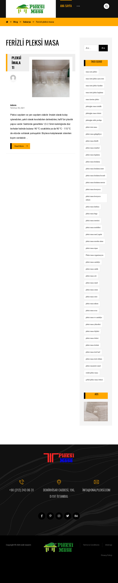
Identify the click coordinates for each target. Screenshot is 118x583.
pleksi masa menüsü (92, 221)
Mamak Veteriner (102, 570)
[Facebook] (41, 516)
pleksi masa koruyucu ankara (93, 198)
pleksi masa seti (91, 276)
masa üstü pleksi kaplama (94, 93)
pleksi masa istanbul (92, 148)
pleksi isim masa (91, 127)
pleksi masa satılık (92, 269)
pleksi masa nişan (92, 248)
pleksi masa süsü (91, 297)
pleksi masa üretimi (92, 345)
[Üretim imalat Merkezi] (31, 9)
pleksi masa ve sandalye (94, 317)
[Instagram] (59, 516)
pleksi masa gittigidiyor (94, 134)
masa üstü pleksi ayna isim (95, 79)
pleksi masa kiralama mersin (95, 183)
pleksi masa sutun (92, 290)
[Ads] (96, 411)
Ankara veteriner (85, 570)
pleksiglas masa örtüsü (93, 113)
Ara (103, 48)
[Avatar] (13, 78)
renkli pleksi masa (92, 373)
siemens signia (88, 565)
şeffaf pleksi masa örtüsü (94, 380)
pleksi (88, 574)
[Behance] (76, 516)
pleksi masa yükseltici (93, 324)
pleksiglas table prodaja (94, 120)
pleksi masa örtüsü (92, 338)
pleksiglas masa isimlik (93, 106)
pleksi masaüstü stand (93, 366)
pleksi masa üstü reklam (94, 359)
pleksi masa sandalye (93, 262)
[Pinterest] (50, 516)
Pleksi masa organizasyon (94, 255)
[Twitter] (67, 516)
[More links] (78, 5)
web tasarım (98, 574)
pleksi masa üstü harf (93, 352)
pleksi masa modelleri (93, 227)
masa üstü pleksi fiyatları (94, 86)
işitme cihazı (102, 565)
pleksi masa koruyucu (93, 189)
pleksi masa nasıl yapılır (94, 234)
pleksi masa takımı (92, 304)
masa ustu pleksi (91, 72)
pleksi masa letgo (91, 214)
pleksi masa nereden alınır (94, 241)
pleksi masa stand (92, 283)
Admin (13, 105)
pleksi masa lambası (92, 207)
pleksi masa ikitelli (92, 141)
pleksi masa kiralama (93, 162)
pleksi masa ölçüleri (92, 331)
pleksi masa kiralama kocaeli (95, 176)
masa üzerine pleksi (92, 99)
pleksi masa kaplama (93, 155)
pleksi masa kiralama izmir (95, 169)
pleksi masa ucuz (91, 311)
